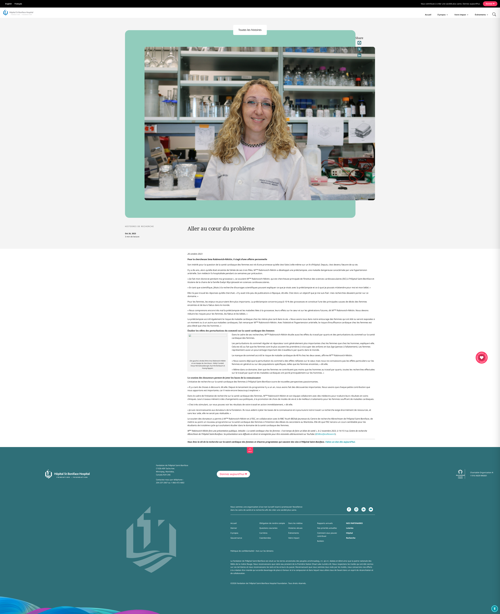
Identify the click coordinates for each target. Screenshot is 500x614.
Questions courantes (268, 528)
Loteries (349, 528)
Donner (233, 528)
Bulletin (320, 541)
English (8, 4)
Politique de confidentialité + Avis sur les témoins (251, 551)
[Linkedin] (359, 55)
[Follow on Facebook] (349, 509)
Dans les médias (295, 523)
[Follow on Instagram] (356, 509)
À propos (442, 14)
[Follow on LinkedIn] (363, 509)
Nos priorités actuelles (327, 528)
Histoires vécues (295, 528)
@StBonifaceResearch (325, 434)
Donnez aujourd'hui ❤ (233, 474)
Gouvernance (236, 538)
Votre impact (460, 14)
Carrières (263, 533)
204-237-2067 (162, 482)
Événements (480, 14)
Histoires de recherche (139, 226)
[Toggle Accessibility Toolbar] (494, 608)
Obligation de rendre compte (272, 523)
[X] (359, 49)
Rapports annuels (325, 523)
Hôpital (349, 533)
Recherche (350, 538)
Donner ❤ (490, 3)
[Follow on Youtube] (371, 509)
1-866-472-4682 (177, 482)
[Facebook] (359, 43)
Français (18, 4)
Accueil (428, 14)
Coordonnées (265, 538)
